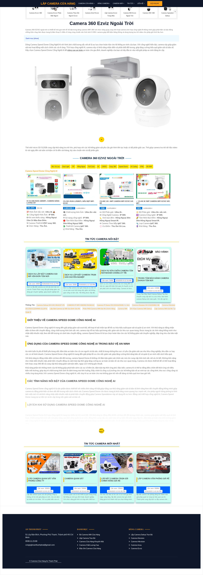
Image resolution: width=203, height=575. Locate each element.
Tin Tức (130, 3)
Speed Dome (123, 166)
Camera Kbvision (137, 538)
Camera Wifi (118, 3)
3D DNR (149, 166)
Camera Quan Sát (74, 479)
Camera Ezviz (136, 548)
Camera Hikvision (138, 542)
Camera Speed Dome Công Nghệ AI (41, 171)
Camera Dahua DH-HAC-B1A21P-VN (50, 305)
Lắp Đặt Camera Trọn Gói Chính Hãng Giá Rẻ (114, 480)
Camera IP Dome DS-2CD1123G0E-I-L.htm (113, 305)
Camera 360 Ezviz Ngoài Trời (102, 158)
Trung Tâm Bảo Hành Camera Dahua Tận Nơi (153, 279)
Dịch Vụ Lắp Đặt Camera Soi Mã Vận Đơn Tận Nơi (42, 275)
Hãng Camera (103, 3)
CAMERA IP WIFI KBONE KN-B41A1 (80, 305)
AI (98, 166)
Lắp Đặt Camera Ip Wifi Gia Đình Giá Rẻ (65, 309)
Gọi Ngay (154, 3)
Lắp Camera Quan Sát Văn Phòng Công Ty (42, 480)
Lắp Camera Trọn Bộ (87, 538)
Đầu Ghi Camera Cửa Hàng (90, 548)
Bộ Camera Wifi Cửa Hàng (89, 535)
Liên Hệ (140, 3)
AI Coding (134, 166)
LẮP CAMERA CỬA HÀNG (58, 3)
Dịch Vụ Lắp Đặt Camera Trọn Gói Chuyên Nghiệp (80, 276)
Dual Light (65, 166)
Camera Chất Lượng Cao (89, 545)
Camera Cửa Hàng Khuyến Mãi (91, 542)
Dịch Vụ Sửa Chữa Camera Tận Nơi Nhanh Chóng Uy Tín (117, 272)
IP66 (141, 166)
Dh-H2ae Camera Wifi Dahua (141, 309)
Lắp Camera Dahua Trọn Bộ (141, 535)
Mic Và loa (55, 166)
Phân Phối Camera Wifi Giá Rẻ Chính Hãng (99, 309)
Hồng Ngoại (81, 166)
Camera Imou (136, 545)
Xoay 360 (112, 166)
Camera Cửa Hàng (85, 3)
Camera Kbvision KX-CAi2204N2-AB (145, 305)
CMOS (104, 166)
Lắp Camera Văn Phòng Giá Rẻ (153, 479)
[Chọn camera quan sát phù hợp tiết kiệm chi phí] (175, 11)
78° (73, 166)
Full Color (91, 166)
